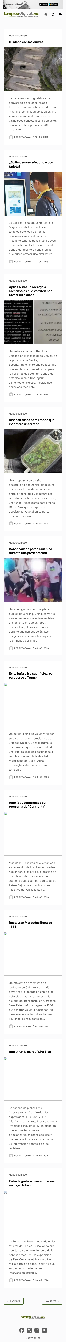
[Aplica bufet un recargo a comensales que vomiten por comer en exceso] (33, 322)
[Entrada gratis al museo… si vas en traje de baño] (33, 1212)
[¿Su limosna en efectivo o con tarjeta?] (33, 193)
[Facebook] (21, 1330)
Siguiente (50, 1301)
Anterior (15, 1301)
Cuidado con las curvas (26, 42)
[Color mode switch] (45, 14)
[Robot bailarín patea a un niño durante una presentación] (33, 580)
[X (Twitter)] (29, 1330)
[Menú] (60, 14)
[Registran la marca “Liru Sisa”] (33, 1079)
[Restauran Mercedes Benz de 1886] (33, 954)
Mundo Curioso (18, 35)
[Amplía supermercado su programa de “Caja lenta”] (33, 833)
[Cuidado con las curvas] (33, 69)
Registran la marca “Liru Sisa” (30, 1051)
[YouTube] (44, 1330)
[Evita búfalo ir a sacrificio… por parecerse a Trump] (33, 704)
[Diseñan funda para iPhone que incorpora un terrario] (33, 451)
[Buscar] (53, 14)
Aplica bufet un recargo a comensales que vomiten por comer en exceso (30, 291)
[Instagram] (36, 1330)
